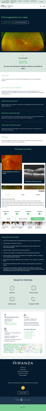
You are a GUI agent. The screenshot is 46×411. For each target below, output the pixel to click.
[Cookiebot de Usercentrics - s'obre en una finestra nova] (39, 191)
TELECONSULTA (26, 1)
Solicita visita (23, 392)
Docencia (20, 1)
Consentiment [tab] (8, 194)
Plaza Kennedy (28, 338)
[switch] (17, 214)
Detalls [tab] (23, 194)
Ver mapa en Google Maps (10, 324)
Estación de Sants (29, 331)
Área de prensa (23, 375)
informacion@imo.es (12, 323)
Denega (8, 218)
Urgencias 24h (34, 1)
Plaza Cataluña (28, 333)
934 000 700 (9, 321)
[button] (21, 230)
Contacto (23, 367)
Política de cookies (23, 373)
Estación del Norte (29, 332)
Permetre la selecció (23, 218)
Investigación (14, 1)
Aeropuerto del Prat (30, 335)
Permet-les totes (37, 218)
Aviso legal (23, 369)
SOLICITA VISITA (6, 22)
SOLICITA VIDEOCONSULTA (21, 22)
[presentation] (1, 223)
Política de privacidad (23, 371)
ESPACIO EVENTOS (5, 2)
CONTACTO (12, 2)
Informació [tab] (38, 194)
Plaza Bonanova (28, 336)
